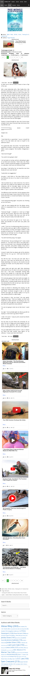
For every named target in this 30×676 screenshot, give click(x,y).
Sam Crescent (10, 661)
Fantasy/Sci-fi (25, 34)
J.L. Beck (17, 635)
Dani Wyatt (23, 628)
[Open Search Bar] (29, 5)
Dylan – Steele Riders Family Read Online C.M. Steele (15, 594)
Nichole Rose (12, 654)
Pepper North (22, 656)
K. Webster (24, 642)
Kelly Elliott (4, 645)
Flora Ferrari (20, 633)
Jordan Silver (13, 642)
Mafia (5, 5)
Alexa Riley (9, 626)
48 (21, 57)
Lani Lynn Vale (16, 645)
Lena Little (12, 647)
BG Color (10, 82)
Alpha (2, 5)
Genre (17, 1)
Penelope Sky (13, 656)
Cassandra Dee (15, 629)
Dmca (18, 5)
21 (17, 57)
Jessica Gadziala (14, 640)
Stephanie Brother (9, 664)
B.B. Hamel (23, 626)
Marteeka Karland (19, 652)
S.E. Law (23, 658)
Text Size (15, 82)
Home (2, 1)
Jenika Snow (8, 637)
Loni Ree (22, 647)
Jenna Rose (19, 637)
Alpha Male (10, 34)
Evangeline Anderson (14, 631)
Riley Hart (13, 659)
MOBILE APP (7, 1)
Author (13, 1)
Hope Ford (10, 635)
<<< (3, 57)
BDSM (15, 34)
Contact (14, 5)
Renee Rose (5, 659)
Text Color (4, 82)
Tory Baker (18, 664)
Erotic (9, 5)
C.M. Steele (5, 629)
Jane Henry (24, 635)
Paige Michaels (11, 37)
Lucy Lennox (9, 650)
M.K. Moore (19, 650)
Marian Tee (8, 652)
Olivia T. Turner (23, 654)
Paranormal (4, 36)
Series (21, 1)
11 (14, 57)
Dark (25, 1)
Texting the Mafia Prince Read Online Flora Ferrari (14, 592)
